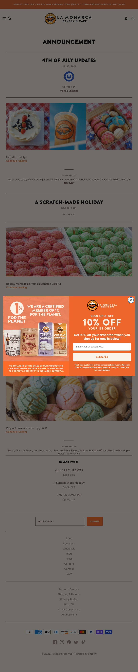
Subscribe (102, 357)
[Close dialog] (131, 300)
